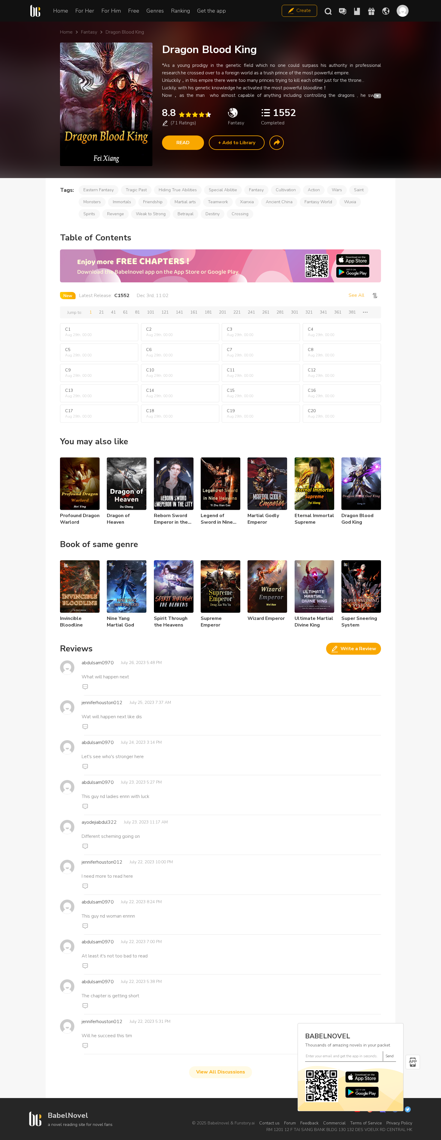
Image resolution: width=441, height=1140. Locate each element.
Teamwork (218, 202)
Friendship (153, 202)
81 (137, 312)
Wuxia (350, 202)
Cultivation (286, 190)
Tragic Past (136, 190)
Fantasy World (318, 202)
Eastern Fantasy (98, 190)
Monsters (92, 202)
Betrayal (186, 214)
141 (179, 312)
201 (222, 312)
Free (133, 10)
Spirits (89, 214)
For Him (111, 10)
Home (60, 10)
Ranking (180, 10)
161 (193, 312)
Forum (290, 1123)
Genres (155, 10)
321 (309, 312)
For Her (84, 10)
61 (125, 312)
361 (337, 312)
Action (314, 190)
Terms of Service (366, 1123)
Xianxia (247, 202)
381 (352, 312)
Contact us (269, 1123)
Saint (359, 190)
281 (280, 312)
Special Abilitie (223, 190)
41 (113, 312)
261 (265, 312)
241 (251, 312)
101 (150, 312)
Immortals (122, 202)
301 (294, 312)
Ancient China (279, 202)
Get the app (211, 10)
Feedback (309, 1123)
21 (101, 312)
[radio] (181, 115)
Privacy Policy (399, 1123)
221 (237, 312)
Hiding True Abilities (178, 190)
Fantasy (89, 32)
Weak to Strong (151, 214)
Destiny (213, 214)
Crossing (240, 214)
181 (208, 312)
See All (356, 295)
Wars (337, 190)
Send (390, 1056)
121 (165, 312)
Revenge (115, 214)
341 (323, 312)
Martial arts (185, 202)
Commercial (334, 1123)
